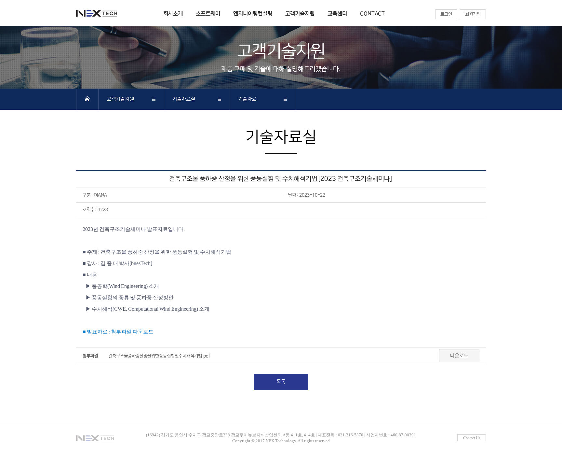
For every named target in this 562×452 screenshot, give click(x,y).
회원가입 (473, 14)
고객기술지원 (299, 14)
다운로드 (459, 356)
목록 (281, 382)
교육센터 (337, 14)
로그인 (446, 14)
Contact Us (471, 438)
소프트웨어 (208, 14)
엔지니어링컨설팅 (252, 14)
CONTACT (372, 14)
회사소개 (173, 14)
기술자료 (247, 99)
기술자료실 (183, 99)
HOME (87, 98)
